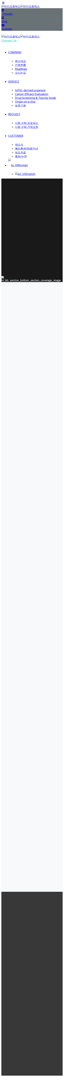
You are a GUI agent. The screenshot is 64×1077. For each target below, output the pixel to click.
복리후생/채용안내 (26, 148)
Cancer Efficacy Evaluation (31, 94)
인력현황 (20, 65)
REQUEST (14, 114)
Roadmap (21, 69)
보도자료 (20, 152)
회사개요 (20, 61)
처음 (35, 849)
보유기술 (20, 105)
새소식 (19, 144)
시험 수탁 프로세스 (26, 123)
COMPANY (15, 52)
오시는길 (20, 73)
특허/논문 (21, 156)
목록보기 (32, 691)
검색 (51, 878)
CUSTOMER (15, 136)
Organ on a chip (25, 101)
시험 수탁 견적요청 (26, 127)
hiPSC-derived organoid (30, 90)
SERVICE (13, 81)
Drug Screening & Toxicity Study (35, 98)
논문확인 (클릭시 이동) (32, 665)
